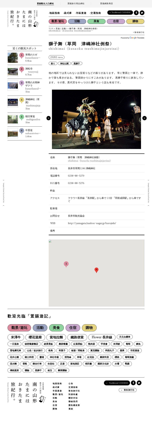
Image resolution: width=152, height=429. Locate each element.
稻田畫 (88, 364)
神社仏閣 (64, 63)
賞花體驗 (94, 350)
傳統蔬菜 (14, 370)
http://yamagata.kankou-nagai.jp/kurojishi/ (92, 223)
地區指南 (54, 13)
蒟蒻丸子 (109, 350)
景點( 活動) (61, 29)
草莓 (79, 357)
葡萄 (128, 344)
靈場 (41, 357)
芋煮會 (104, 344)
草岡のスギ (33, 56)
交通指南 (96, 13)
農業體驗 (62, 370)
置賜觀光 (45, 4)
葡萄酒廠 (129, 357)
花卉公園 (14, 357)
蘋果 (122, 350)
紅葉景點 (77, 344)
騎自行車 (37, 364)
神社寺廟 (54, 357)
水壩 (117, 364)
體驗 (27, 370)
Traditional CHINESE (120, 13)
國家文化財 (103, 364)
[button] (96, 270)
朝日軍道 (32, 118)
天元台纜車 (124, 337)
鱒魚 (138, 344)
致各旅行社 (139, 32)
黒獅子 (77, 63)
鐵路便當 (77, 337)
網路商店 (106, 4)
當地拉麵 (56, 337)
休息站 (51, 364)
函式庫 (68, 13)
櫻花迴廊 (35, 337)
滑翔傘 (68, 357)
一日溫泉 (14, 344)
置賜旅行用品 (76, 4)
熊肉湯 (91, 344)
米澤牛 (16, 337)
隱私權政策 (74, 405)
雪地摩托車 (15, 350)
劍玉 (50, 370)
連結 (71, 409)
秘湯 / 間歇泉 (78, 350)
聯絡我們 (73, 402)
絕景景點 (48, 344)
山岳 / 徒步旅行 (35, 350)
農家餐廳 (63, 344)
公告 (71, 384)
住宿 (116, 21)
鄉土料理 (29, 357)
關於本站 (73, 398)
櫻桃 (117, 357)
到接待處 (73, 394)
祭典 (50, 350)
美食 (96, 21)
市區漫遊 (81, 13)
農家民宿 (104, 357)
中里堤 (33, 132)
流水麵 (13, 364)
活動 (77, 21)
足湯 (62, 364)
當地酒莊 (74, 364)
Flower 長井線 (102, 337)
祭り (53, 63)
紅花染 (90, 357)
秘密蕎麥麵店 (31, 344)
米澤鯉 (116, 344)
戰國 (127, 364)
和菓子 (62, 350)
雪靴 (25, 364)
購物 (135, 21)
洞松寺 (31, 70)
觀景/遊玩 (58, 21)
